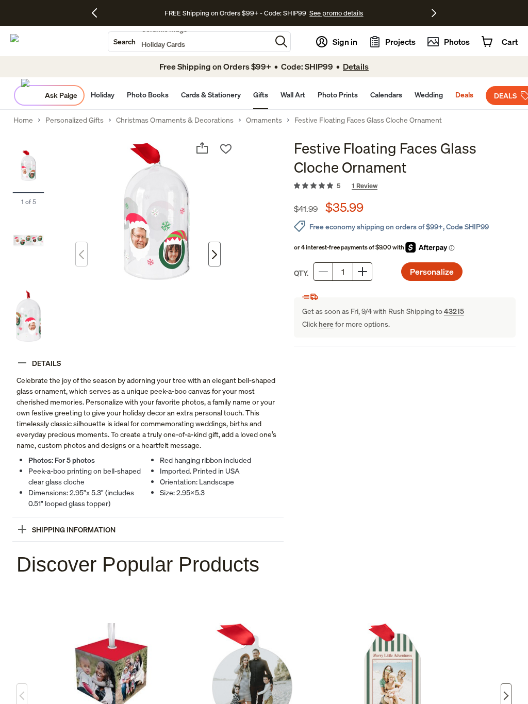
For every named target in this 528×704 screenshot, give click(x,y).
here (326, 324)
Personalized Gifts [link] (74, 120)
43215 (454, 311)
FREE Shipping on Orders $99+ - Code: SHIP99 (235, 13)
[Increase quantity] (362, 271)
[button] (281, 41)
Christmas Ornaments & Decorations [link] (175, 120)
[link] (405, 186)
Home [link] (23, 120)
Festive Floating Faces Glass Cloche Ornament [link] (368, 120)
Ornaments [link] (264, 120)
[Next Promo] (434, 13)
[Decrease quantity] (323, 271)
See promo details (336, 13)
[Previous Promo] (98, 13)
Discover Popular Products (137, 564)
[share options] (202, 148)
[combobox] (189, 42)
